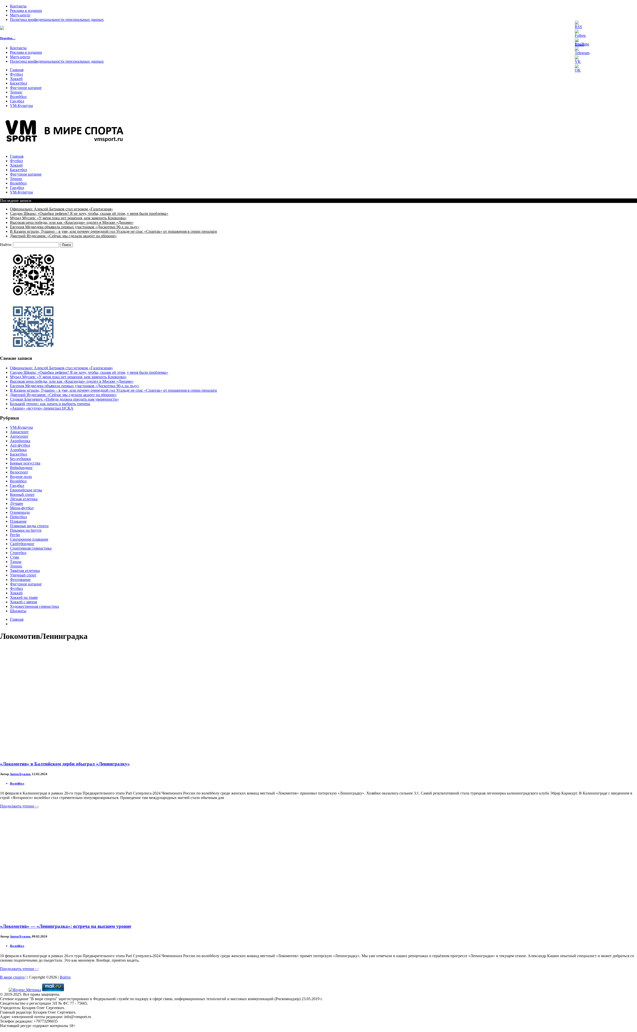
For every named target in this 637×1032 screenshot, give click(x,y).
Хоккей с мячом (23, 602)
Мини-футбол (22, 508)
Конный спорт (22, 494)
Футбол (16, 74)
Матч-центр (20, 15)
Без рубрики (20, 459)
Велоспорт (19, 472)
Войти (65, 977)
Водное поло (21, 476)
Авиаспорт (19, 432)
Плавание (18, 521)
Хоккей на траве (24, 597)
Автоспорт (19, 436)
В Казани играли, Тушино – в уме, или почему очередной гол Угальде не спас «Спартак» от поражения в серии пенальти (113, 231)
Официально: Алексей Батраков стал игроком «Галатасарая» (61, 209)
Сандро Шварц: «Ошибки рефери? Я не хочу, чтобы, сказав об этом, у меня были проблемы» (89, 213)
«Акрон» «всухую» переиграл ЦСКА (41, 408)
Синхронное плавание (29, 539)
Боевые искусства (25, 463)
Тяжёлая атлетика (25, 570)
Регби (15, 535)
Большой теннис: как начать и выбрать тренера (50, 404)
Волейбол (18, 96)
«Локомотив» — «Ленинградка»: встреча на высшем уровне (65, 926)
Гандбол (17, 101)
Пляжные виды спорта (29, 526)
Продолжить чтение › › (19, 806)
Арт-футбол (20, 445)
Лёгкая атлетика (24, 499)
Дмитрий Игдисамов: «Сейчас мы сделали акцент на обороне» (63, 236)
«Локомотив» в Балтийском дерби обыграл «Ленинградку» (65, 763)
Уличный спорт (23, 575)
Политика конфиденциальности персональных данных (57, 19)
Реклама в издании (26, 10)
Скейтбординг (22, 544)
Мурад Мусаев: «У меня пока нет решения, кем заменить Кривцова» (68, 218)
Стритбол (18, 553)
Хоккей (16, 79)
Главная (16, 70)
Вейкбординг (21, 468)
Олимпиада (20, 512)
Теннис (16, 92)
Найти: (6, 244)
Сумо (14, 557)
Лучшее (16, 503)
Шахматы (18, 611)
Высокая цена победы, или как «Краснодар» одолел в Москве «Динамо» (72, 222)
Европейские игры (26, 490)
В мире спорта (12, 977)
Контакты (18, 6)
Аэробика (18, 450)
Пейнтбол (18, 517)
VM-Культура (21, 105)
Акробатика (20, 441)
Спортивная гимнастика (31, 548)
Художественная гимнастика (34, 606)
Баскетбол (18, 83)
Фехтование (20, 579)
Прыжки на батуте (26, 530)
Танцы (15, 562)
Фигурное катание (26, 88)
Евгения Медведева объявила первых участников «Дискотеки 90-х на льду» (74, 227)
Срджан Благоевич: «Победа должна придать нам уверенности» (64, 399)
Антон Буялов (20, 774)
